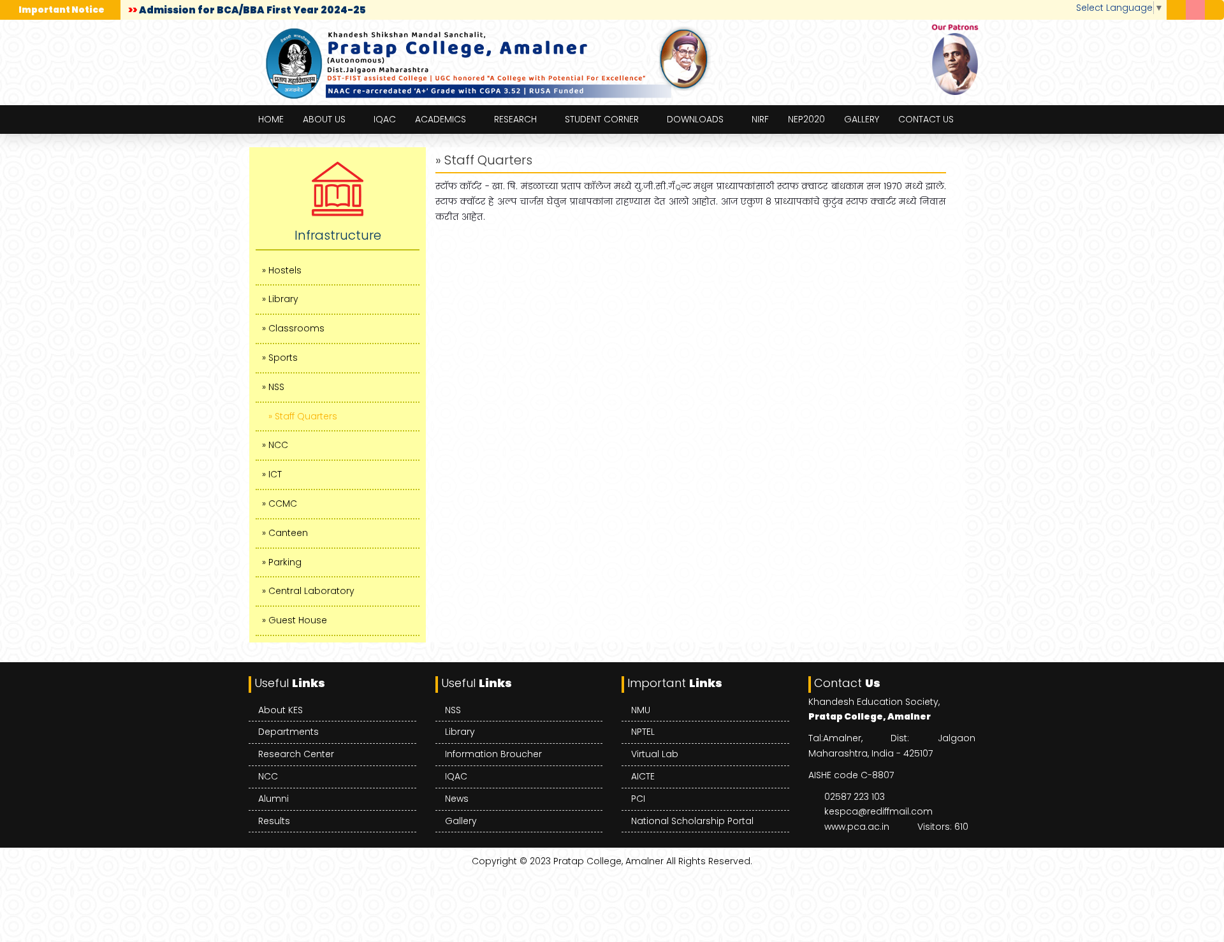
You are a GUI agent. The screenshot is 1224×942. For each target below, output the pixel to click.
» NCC (275, 444)
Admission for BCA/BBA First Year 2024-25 (250, 10)
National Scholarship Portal (692, 821)
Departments (288, 731)
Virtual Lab (654, 754)
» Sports (280, 357)
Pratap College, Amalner (608, 861)
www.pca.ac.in (856, 826)
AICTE (643, 776)
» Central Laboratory (308, 590)
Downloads (695, 119)
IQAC (385, 119)
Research (515, 119)
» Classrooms (293, 328)
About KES (280, 710)
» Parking (282, 562)
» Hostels (282, 270)
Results (274, 821)
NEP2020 (806, 119)
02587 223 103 (854, 796)
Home (271, 119)
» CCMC (279, 503)
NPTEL (643, 731)
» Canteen (285, 532)
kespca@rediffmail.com (878, 811)
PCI (638, 798)
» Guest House (294, 620)
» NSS (273, 386)
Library (460, 731)
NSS (453, 710)
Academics (440, 119)
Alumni (273, 798)
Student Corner (602, 119)
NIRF (760, 119)
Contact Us (926, 119)
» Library (280, 299)
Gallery (861, 119)
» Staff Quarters (302, 416)
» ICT (272, 474)
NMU (640, 710)
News (457, 798)
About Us (324, 119)
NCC (268, 776)
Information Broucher (493, 754)
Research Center (296, 754)
